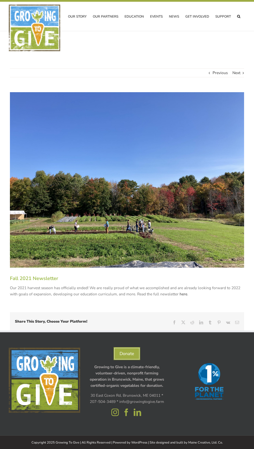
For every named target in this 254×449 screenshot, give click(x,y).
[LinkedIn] (137, 412)
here (183, 294)
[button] (238, 16)
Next (236, 72)
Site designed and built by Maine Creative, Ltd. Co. (186, 442)
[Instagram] (115, 412)
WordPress (139, 442)
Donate (127, 354)
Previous (220, 72)
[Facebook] (126, 412)
